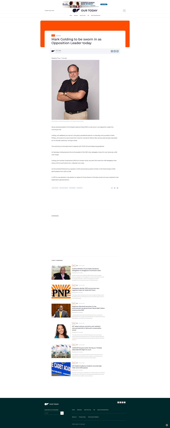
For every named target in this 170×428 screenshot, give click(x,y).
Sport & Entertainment (95, 15)
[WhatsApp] (112, 51)
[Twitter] (115, 51)
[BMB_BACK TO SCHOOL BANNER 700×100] (85, 4)
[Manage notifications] (167, 425)
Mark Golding (55, 187)
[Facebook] (117, 51)
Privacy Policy (82, 417)
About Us (74, 417)
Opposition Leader (64, 187)
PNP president (72, 187)
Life (88, 15)
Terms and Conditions (93, 417)
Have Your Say (82, 15)
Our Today (85, 11)
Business (76, 15)
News (71, 15)
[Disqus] (85, 233)
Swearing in (79, 187)
